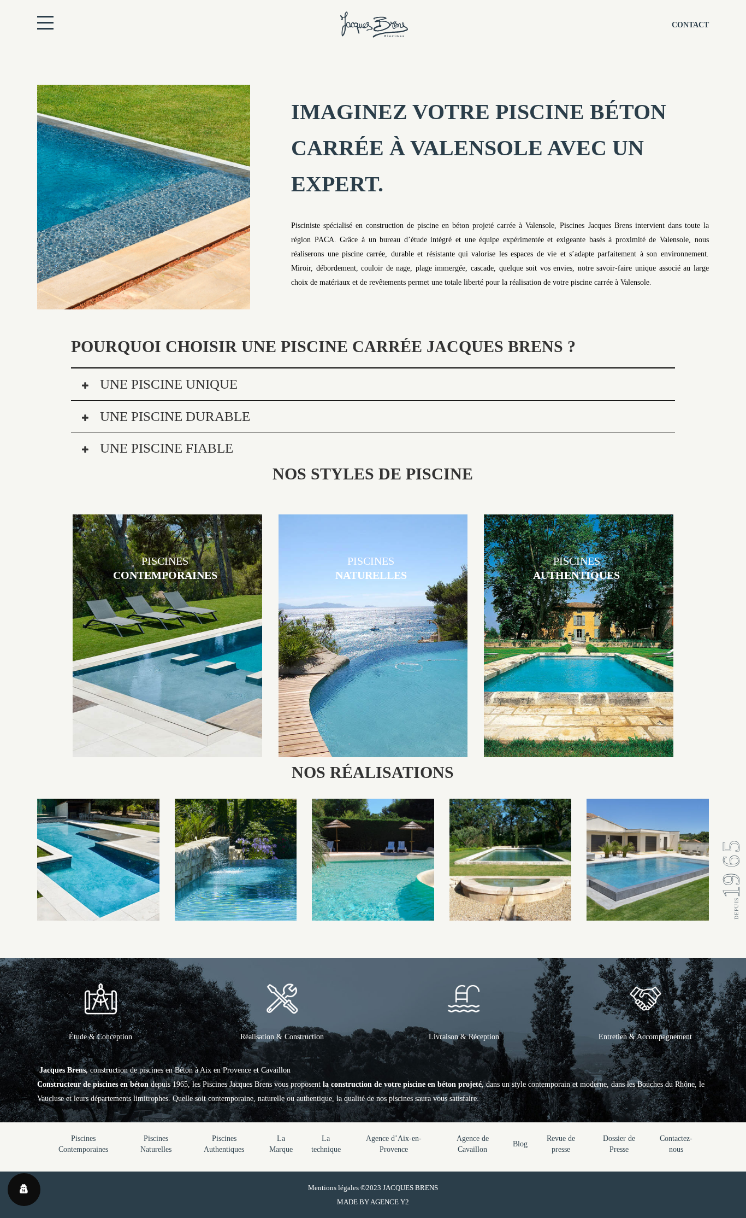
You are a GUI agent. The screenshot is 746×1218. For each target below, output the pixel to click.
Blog (520, 1144)
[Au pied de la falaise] (236, 913)
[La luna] (510, 913)
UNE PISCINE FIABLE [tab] (165, 448)
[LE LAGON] (373, 913)
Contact (690, 25)
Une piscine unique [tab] (167, 384)
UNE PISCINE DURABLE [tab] (173, 416)
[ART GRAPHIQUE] (98, 913)
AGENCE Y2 (389, 1202)
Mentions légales (333, 1188)
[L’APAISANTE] (647, 913)
